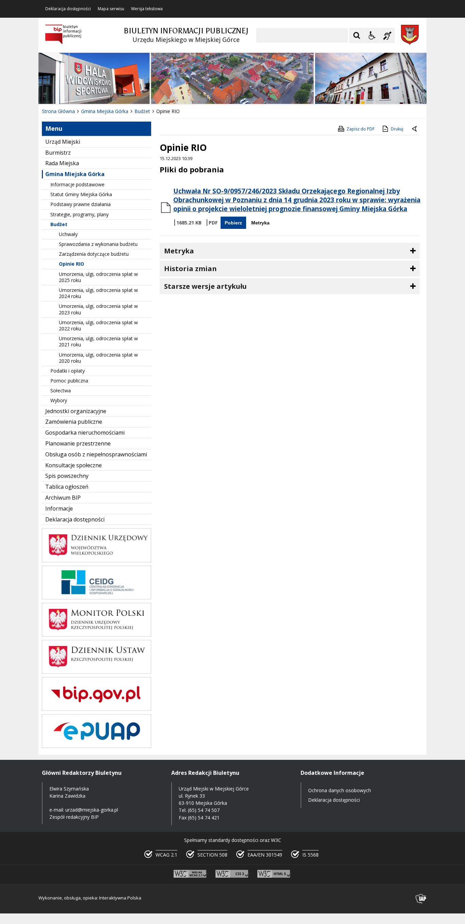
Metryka (260, 222)
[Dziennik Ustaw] (96, 672)
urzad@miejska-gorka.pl (91, 809)
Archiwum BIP (63, 497)
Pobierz (233, 222)
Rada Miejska (62, 163)
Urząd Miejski (62, 141)
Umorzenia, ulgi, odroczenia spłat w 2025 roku (98, 277)
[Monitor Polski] (96, 635)
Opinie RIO (71, 264)
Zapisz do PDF (360, 129)
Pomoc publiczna (69, 380)
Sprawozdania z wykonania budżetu (98, 244)
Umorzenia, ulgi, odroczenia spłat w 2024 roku (98, 293)
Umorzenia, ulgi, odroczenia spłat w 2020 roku (98, 357)
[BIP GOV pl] (96, 709)
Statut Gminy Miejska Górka (81, 194)
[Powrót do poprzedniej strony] (415, 129)
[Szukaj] (356, 35)
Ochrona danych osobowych (339, 790)
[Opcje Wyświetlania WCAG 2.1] (372, 35)
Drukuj (397, 129)
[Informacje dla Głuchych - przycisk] (387, 35)
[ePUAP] (96, 746)
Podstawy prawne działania (80, 204)
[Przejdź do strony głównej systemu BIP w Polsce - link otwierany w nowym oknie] (63, 35)
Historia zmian (190, 268)
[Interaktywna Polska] (421, 898)
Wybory (58, 400)
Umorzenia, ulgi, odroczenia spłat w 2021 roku (98, 341)
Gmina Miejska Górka (75, 174)
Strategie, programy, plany (79, 214)
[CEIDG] (96, 597)
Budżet (58, 224)
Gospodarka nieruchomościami (85, 432)
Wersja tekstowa (147, 9)
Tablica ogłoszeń (67, 486)
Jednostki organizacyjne (75, 411)
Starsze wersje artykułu (205, 286)
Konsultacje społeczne (73, 465)
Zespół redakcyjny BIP (74, 817)
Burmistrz (58, 152)
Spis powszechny (67, 476)
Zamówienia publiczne (73, 421)
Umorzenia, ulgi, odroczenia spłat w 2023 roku (98, 309)
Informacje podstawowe (77, 184)
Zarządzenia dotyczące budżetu (94, 254)
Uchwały (68, 234)
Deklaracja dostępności (68, 9)
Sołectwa (60, 390)
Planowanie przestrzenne (78, 443)
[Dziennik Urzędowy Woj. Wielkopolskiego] (96, 560)
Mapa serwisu (111, 9)
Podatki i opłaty (67, 370)
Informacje (59, 508)
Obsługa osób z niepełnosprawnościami (96, 454)
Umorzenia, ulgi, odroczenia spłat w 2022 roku (98, 325)
